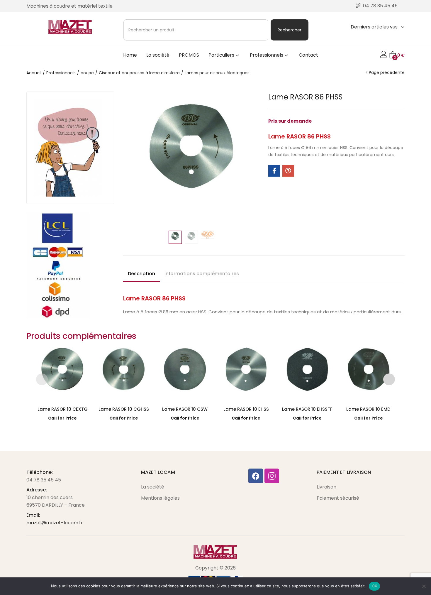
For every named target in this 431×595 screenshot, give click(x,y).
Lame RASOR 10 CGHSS (124, 409)
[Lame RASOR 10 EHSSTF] (307, 372)
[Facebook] (255, 476)
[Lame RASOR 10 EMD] (369, 372)
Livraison (326, 487)
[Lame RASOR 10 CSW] (185, 372)
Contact (308, 55)
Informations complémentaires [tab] (201, 273)
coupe (87, 73)
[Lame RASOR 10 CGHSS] (123, 372)
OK (374, 586)
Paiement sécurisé (338, 498)
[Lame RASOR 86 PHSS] (274, 171)
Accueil (33, 73)
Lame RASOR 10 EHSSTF (307, 409)
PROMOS (189, 55)
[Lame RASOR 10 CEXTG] (62, 372)
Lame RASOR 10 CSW (185, 409)
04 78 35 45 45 (43, 479)
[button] (397, 55)
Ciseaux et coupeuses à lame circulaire (139, 73)
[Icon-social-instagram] (271, 476)
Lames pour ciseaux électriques (217, 73)
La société (157, 55)
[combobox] (195, 29)
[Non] (424, 586)
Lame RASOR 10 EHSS (246, 409)
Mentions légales (160, 498)
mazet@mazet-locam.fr (54, 522)
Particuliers (221, 55)
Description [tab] (141, 273)
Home (130, 55)
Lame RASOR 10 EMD (368, 409)
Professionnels (267, 55)
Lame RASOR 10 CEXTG (63, 409)
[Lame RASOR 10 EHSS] (246, 372)
